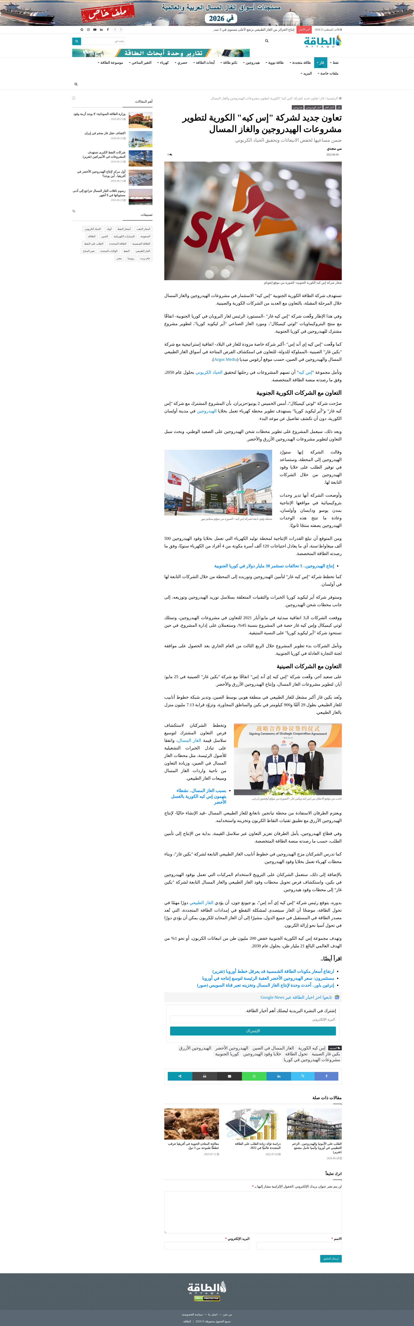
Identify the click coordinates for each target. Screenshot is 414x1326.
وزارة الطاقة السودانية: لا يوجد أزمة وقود (99, 114)
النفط (127, 251)
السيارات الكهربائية (124, 236)
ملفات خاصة (329, 73)
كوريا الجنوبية (227, 1053)
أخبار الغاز (329, 107)
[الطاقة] (323, 41)
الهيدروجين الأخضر (231, 1048)
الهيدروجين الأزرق (195, 1048)
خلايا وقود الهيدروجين (262, 1053)
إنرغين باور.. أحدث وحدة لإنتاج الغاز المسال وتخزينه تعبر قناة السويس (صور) (265, 985)
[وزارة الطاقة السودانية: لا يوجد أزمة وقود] (140, 120)
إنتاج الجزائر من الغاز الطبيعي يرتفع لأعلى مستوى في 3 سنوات (251, 29)
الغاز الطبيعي (201, 902)
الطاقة (91, 236)
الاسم (336, 1238)
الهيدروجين (207, 411)
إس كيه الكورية (312, 1048)
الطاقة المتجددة (117, 243)
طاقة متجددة (301, 62)
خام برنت (145, 258)
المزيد (307, 73)
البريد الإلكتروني (237, 1238)
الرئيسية (333, 98)
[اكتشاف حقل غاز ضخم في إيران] (140, 139)
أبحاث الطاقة (205, 62)
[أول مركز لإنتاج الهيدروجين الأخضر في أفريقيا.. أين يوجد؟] (140, 178)
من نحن (227, 1314)
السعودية (145, 236)
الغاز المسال (189, 740)
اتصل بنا (213, 1314)
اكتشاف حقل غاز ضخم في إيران (105, 133)
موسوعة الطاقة (111, 62)
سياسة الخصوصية (192, 1314)
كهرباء (164, 62)
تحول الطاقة (296, 1053)
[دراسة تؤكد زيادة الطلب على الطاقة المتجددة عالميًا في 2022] (253, 1124)
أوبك (109, 229)
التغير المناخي (141, 62)
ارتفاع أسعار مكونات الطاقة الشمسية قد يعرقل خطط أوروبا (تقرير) (273, 971)
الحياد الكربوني (209, 372)
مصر (119, 258)
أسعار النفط (124, 229)
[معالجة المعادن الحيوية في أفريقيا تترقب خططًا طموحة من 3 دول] (191, 1124)
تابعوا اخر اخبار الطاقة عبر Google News (296, 997)
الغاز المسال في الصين (273, 1048)
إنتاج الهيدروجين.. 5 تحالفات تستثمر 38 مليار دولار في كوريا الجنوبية (274, 565)
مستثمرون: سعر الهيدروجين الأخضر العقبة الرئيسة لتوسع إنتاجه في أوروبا (268, 978)
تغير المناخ (88, 251)
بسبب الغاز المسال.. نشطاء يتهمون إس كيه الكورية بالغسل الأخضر (198, 796)
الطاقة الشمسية (141, 243)
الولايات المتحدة (109, 251)
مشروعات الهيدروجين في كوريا (312, 1059)
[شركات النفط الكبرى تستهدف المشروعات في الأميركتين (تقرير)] (140, 158)
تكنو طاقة (230, 62)
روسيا (131, 258)
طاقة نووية (276, 62)
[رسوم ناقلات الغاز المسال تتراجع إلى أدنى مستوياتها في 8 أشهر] (140, 197)
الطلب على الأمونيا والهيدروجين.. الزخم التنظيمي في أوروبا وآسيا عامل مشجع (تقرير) (317, 1148)
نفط (336, 62)
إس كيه (305, 372)
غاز (322, 62)
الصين (104, 236)
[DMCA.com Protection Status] (207, 1299)
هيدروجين (253, 62)
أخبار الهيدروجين (313, 107)
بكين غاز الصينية (326, 1053)
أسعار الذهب (143, 229)
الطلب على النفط (93, 243)
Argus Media (225, 359)
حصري (182, 62)
